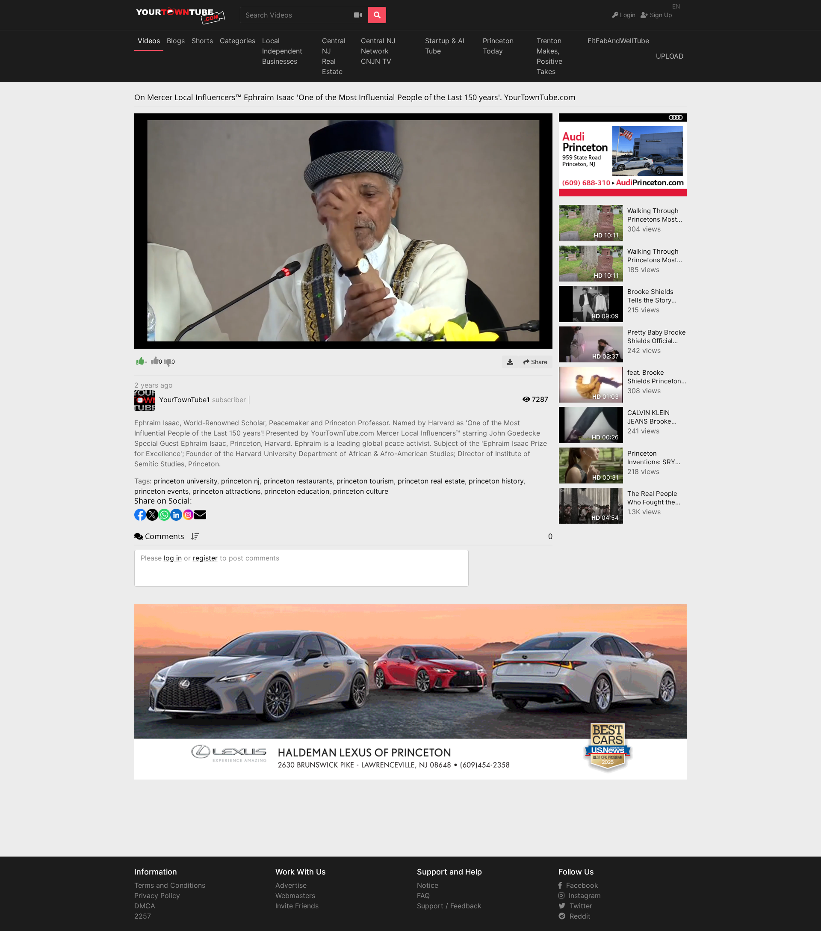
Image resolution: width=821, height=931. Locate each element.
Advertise (291, 885)
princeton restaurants (298, 481)
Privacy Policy (157, 895)
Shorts (202, 40)
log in (173, 558)
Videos (149, 40)
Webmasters (295, 895)
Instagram (582, 895)
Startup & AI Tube (444, 45)
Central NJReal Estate (334, 56)
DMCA (144, 905)
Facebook (580, 885)
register (205, 558)
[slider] (157, 342)
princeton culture (360, 491)
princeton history (496, 481)
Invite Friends (297, 905)
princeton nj (240, 481)
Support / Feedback (449, 905)
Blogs (176, 40)
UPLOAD (670, 56)
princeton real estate (431, 481)
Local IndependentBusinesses (282, 50)
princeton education (296, 491)
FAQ (423, 895)
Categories (237, 40)
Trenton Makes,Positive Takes (549, 56)
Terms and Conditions (169, 885)
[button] (157, 342)
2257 (142, 916)
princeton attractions (226, 491)
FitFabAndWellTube (618, 40)
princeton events (161, 491)
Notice (427, 885)
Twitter (578, 905)
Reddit (578, 916)
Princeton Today (498, 45)
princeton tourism (365, 481)
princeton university (185, 481)
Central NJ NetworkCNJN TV (378, 50)
